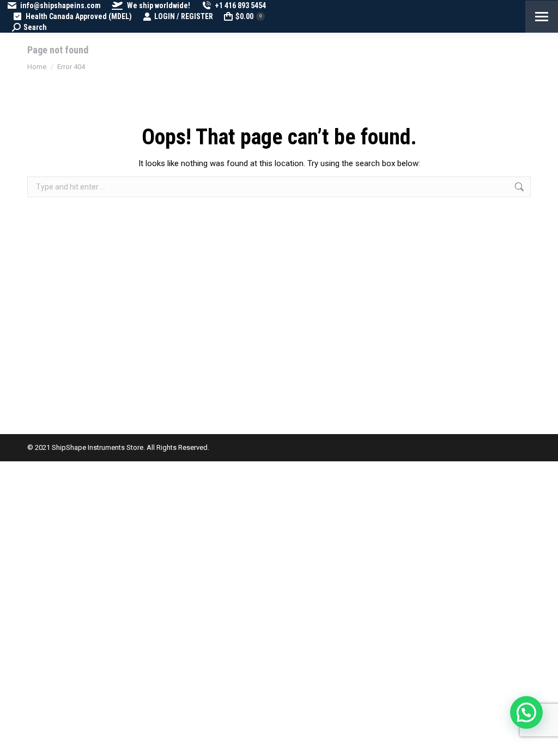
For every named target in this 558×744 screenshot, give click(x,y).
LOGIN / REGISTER (183, 16)
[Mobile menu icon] (541, 17)
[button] (526, 712)
